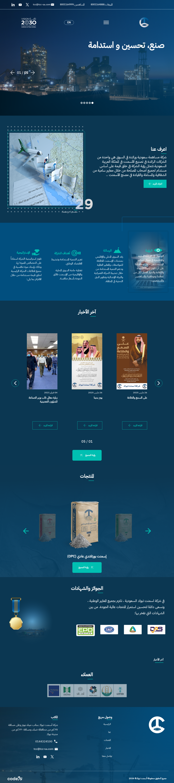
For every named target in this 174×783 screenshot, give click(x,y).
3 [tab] (87, 103)
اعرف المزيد (157, 184)
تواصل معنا (107, 756)
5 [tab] (81, 103)
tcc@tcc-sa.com (43, 749)
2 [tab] (90, 103)
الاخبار (108, 748)
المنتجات (107, 740)
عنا (109, 732)
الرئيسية (107, 724)
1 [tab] (92, 103)
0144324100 (43, 741)
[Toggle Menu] (106, 22)
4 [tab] (84, 103)
